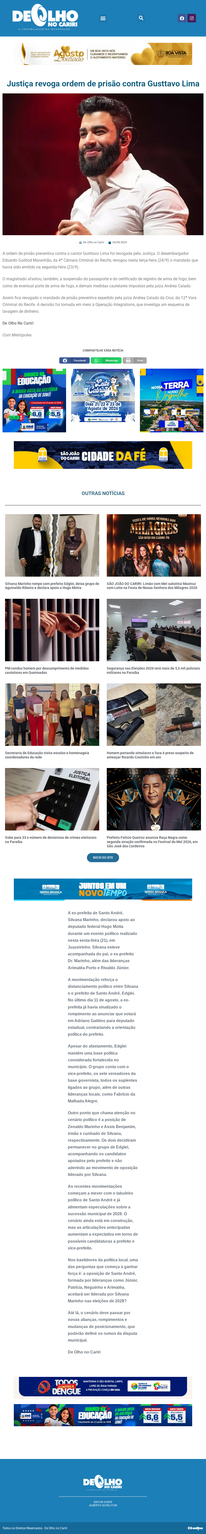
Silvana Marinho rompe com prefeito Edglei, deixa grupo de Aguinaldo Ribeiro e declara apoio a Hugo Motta (52, 586)
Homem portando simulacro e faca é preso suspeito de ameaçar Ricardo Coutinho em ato (150, 755)
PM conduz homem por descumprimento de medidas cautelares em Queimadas (47, 670)
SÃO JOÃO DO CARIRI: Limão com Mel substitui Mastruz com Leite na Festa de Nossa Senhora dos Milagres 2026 (152, 586)
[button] (103, 18)
